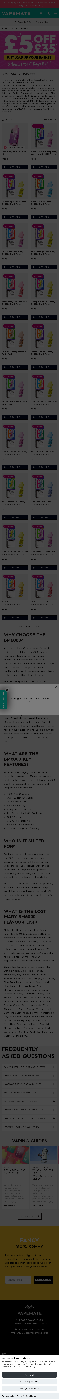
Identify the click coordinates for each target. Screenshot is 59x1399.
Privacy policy (8, 1396)
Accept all (29, 1375)
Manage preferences (29, 1388)
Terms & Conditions (26, 1396)
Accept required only (29, 1382)
